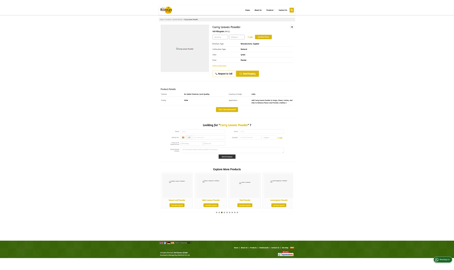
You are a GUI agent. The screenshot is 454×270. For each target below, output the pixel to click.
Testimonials (264, 248)
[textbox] (237, 37)
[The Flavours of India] (166, 10)
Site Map (285, 248)
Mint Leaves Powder (193, 200)
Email (236, 131)
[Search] (292, 10)
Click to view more (219, 66)
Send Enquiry (248, 73)
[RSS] (292, 248)
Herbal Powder (178, 19)
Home (247, 10)
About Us (258, 10)
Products (269, 10)
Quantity (235, 137)
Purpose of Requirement (174, 143)
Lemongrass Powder (261, 200)
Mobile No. (175, 137)
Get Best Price (263, 37)
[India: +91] (183, 137)
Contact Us (283, 10)
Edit (251, 37)
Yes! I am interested (227, 109)
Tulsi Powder (227, 200)
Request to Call (225, 73)
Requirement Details (174, 150)
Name (177, 131)
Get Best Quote (193, 205)
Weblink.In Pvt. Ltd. (183, 255)
